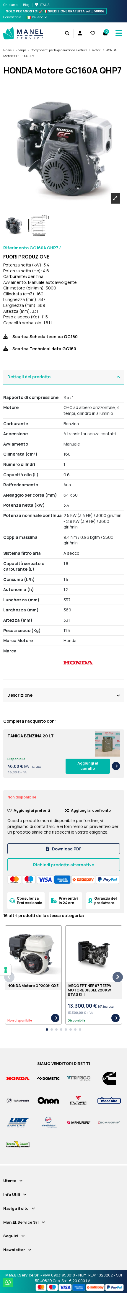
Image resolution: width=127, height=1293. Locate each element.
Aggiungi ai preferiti (32, 810)
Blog (26, 5)
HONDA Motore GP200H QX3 (32, 985)
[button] (47, 1029)
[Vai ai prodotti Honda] (18, 1078)
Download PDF (66, 849)
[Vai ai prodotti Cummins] (109, 1078)
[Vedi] (116, 766)
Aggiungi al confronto (91, 810)
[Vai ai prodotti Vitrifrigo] (78, 1078)
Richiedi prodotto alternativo (63, 865)
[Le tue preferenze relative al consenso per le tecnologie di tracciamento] (5, 970)
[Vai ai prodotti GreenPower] (18, 1144)
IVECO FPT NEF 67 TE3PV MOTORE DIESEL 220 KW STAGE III (89, 990)
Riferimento (16, 248)
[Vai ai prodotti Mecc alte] (109, 1100)
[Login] (80, 33)
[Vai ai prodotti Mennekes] (78, 1122)
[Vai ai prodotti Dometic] (48, 1078)
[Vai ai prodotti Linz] (18, 1122)
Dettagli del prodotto (29, 376)
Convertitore (12, 17)
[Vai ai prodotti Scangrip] (109, 1122)
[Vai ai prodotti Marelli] (48, 1122)
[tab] (63, 377)
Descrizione (19, 695)
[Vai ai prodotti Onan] (48, 1100)
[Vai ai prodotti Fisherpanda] (18, 1100)
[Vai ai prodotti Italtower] (78, 1100)
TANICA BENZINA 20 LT (30, 736)
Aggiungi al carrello (87, 766)
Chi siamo (10, 5)
